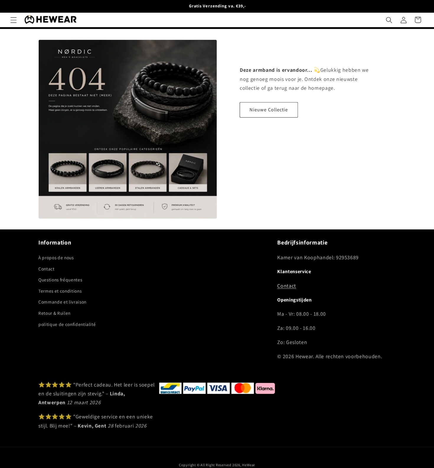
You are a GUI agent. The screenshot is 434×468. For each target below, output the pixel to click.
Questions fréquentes (60, 280)
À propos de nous (56, 257)
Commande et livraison (62, 302)
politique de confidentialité (67, 324)
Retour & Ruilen (54, 313)
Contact (46, 268)
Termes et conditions (59, 291)
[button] (13, 20)
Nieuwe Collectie (268, 109)
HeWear (248, 464)
